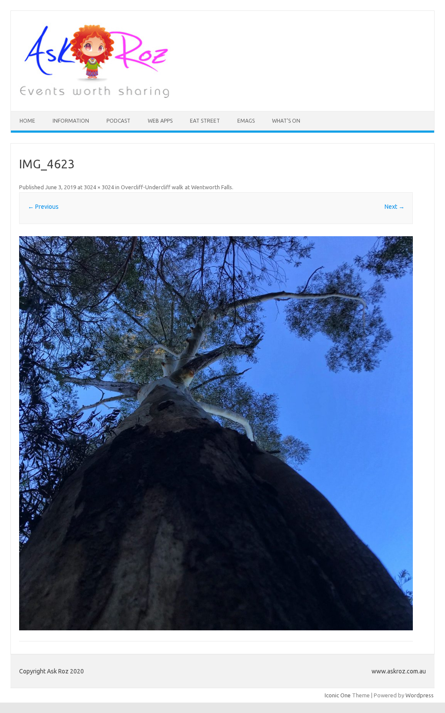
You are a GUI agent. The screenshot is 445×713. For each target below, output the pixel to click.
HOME (27, 121)
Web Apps (160, 121)
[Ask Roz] (94, 96)
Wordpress (419, 695)
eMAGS (246, 121)
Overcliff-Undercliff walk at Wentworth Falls (176, 187)
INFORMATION (71, 121)
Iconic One (338, 695)
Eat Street (205, 121)
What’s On (286, 121)
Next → (395, 206)
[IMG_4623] (216, 433)
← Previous (43, 206)
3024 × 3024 (99, 187)
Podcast (118, 121)
